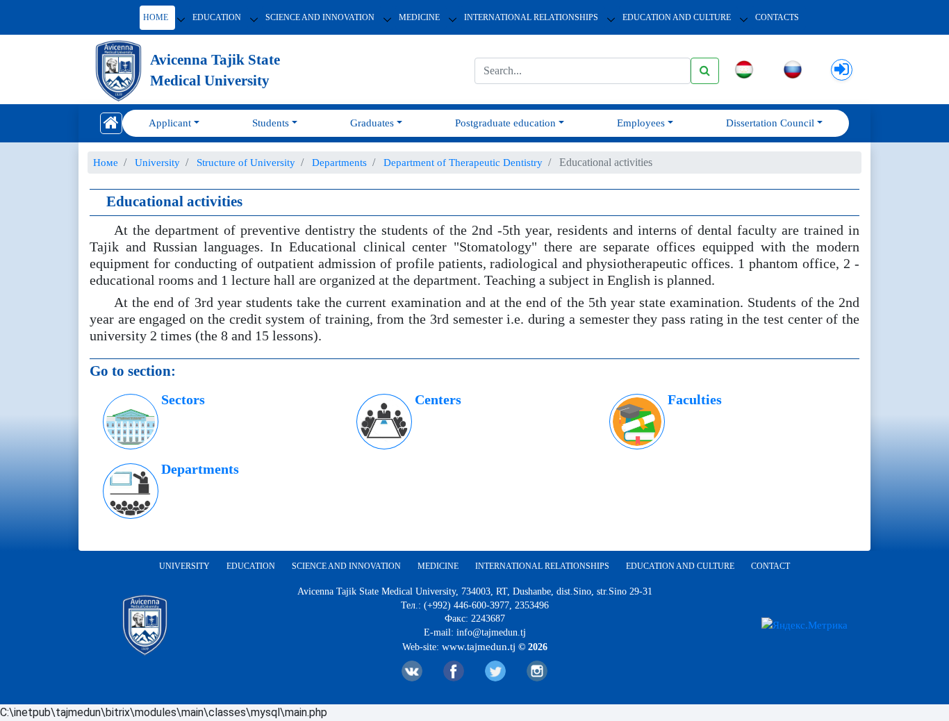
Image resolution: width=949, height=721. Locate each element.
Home (155, 17)
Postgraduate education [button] (505, 123)
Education (216, 17)
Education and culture (680, 566)
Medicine (419, 17)
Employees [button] (641, 123)
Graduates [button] (372, 123)
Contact (770, 566)
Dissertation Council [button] (770, 123)
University (184, 566)
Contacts (777, 17)
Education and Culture (676, 17)
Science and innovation (319, 17)
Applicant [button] (170, 123)
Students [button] (270, 123)
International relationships (531, 17)
